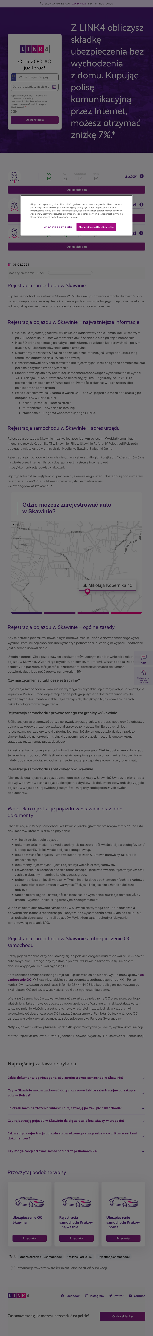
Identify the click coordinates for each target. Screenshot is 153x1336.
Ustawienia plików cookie (58, 226)
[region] (76, 215)
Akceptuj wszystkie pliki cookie (96, 227)
